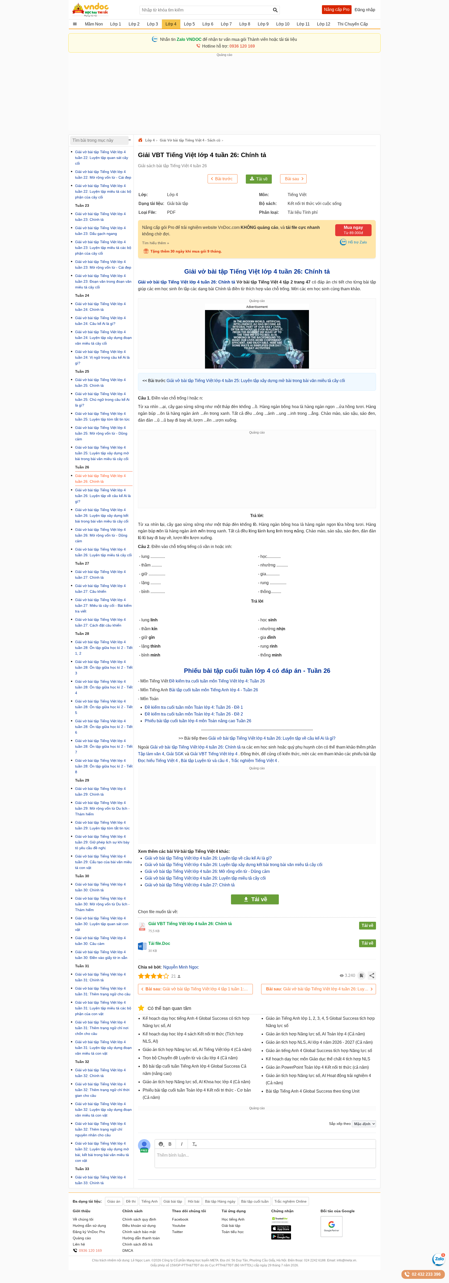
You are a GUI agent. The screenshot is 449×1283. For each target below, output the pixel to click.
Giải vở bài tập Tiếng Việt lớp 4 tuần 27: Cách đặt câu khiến (100, 622)
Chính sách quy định (139, 1219)
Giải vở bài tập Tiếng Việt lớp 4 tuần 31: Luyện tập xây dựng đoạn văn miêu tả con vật (103, 1047)
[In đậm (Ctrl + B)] (169, 1144)
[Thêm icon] (160, 1144)
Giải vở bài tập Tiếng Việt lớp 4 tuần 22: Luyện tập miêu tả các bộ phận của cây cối (103, 191)
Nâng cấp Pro (336, 9)
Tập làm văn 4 (151, 754)
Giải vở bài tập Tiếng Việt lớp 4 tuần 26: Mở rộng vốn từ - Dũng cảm (207, 871)
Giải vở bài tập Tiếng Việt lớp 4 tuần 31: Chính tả (100, 977)
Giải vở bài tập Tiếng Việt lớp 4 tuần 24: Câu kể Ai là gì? (100, 321)
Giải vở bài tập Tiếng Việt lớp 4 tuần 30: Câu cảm (100, 941)
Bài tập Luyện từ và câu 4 (205, 760)
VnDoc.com (141, 140)
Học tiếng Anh (233, 1219)
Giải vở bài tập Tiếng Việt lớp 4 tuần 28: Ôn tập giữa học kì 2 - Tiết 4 (104, 687)
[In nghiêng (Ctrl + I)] (181, 1144)
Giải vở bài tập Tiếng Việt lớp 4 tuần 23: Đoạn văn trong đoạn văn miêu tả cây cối (103, 281)
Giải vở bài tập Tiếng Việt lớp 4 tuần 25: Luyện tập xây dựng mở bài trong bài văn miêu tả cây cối (256, 380)
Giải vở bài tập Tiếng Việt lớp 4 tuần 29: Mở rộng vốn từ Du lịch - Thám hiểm (102, 808)
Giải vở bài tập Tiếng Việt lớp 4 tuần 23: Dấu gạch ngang (100, 231)
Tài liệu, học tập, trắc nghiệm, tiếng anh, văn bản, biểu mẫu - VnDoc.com (103, 9)
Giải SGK (175, 754)
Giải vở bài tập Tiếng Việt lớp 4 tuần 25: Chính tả (100, 383)
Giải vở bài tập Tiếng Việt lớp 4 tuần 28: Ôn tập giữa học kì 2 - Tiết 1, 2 (104, 647)
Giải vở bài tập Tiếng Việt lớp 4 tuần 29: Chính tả (100, 791)
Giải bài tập (231, 1225)
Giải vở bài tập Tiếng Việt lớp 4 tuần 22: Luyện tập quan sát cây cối (101, 157)
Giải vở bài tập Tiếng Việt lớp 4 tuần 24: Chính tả (100, 307)
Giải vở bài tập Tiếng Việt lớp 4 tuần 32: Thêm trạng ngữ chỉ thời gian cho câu (102, 1090)
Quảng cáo (82, 1238)
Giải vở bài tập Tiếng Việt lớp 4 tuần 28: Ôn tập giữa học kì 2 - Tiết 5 (104, 707)
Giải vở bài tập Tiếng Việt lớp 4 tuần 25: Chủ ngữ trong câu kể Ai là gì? (102, 399)
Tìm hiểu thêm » (155, 243)
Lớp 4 (150, 140)
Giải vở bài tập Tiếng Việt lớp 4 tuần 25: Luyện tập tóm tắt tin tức (102, 416)
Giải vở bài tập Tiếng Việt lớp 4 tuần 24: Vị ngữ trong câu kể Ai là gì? (102, 357)
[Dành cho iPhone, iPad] (281, 1230)
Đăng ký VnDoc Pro (89, 1232)
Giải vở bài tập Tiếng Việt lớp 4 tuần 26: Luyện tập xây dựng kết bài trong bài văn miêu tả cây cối (233, 864)
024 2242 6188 (315, 1260)
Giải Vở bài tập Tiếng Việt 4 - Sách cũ (190, 140)
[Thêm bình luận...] (265, 1158)
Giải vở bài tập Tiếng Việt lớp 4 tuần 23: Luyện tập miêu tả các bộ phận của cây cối (103, 247)
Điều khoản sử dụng (139, 1225)
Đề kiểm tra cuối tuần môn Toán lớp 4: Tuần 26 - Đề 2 (194, 714)
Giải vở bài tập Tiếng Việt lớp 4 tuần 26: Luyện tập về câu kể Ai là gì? (271, 738)
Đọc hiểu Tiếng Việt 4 (158, 760)
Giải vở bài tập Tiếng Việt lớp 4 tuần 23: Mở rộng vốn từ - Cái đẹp (103, 264)
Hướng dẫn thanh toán (141, 1238)
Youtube (179, 1225)
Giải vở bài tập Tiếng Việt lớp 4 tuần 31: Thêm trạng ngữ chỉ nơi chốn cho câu (101, 1028)
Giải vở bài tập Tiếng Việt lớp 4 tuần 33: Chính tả (100, 1180)
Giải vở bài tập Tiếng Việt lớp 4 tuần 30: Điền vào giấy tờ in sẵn (101, 955)
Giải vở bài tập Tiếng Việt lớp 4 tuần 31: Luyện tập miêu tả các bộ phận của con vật (103, 1008)
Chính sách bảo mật (139, 1232)
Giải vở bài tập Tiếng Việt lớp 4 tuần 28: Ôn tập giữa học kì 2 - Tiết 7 (104, 746)
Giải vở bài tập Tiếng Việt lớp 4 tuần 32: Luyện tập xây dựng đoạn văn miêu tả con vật (103, 1109)
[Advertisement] (224, 93)
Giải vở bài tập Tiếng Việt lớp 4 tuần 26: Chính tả (186, 282)
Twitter (177, 1232)
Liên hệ (79, 1244)
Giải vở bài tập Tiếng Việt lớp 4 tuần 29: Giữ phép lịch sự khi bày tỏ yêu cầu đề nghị (102, 842)
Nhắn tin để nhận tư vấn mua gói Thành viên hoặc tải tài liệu (228, 39)
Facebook (180, 1219)
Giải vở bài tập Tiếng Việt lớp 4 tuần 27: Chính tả (190, 885)
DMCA (127, 1250)
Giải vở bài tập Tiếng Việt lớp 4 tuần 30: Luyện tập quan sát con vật (101, 924)
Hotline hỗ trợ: (228, 46)
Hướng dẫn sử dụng (89, 1225)
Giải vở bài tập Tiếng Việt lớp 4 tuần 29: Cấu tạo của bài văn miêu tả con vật (103, 862)
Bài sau (292, 179)
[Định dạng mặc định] (193, 1144)
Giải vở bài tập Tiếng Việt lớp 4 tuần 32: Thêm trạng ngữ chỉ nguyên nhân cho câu (100, 1129)
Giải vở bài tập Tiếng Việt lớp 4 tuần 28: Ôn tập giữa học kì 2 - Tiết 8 (104, 766)
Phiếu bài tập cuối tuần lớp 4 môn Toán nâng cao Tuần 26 (198, 721)
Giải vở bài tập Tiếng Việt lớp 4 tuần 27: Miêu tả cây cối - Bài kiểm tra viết (103, 605)
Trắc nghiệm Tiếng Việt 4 (254, 760)
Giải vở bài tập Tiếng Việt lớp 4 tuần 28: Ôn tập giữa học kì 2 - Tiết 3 (104, 667)
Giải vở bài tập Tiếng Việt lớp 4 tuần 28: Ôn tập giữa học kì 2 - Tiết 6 (104, 726)
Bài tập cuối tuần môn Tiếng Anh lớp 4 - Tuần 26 (213, 690)
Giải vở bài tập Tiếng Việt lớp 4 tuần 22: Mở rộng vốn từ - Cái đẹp (103, 174)
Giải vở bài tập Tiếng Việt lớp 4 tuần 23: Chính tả (100, 217)
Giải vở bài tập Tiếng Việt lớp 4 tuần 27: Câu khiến (100, 589)
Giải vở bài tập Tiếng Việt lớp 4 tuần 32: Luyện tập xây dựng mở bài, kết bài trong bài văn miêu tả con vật (102, 1152)
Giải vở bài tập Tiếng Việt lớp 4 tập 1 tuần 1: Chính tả (199, 989)
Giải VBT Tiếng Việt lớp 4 (214, 754)
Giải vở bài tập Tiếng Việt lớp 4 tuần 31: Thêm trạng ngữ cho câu (102, 991)
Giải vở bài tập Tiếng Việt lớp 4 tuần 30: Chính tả (100, 887)
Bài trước (224, 179)
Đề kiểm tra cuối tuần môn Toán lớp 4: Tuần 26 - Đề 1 (194, 707)
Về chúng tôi (83, 1219)
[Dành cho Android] (281, 1238)
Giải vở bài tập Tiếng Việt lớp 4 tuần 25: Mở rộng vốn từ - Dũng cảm (101, 433)
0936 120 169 (90, 1250)
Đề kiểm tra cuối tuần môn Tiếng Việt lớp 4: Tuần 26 (217, 681)
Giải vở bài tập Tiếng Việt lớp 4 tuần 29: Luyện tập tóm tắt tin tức (102, 825)
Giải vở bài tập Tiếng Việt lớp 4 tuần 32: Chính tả (100, 1073)
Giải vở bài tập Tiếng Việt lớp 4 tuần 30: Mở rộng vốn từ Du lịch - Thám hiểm (102, 904)
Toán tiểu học (233, 1232)
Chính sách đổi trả (137, 1244)
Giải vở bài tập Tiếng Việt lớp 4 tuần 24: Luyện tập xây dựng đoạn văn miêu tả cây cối (103, 337)
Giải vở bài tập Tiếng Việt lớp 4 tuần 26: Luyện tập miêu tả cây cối (205, 878)
